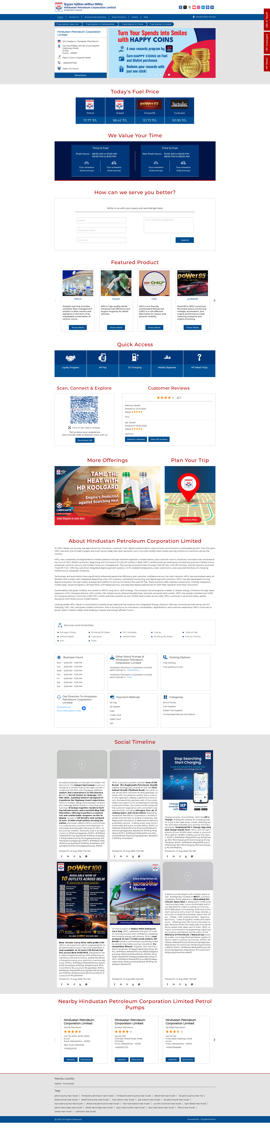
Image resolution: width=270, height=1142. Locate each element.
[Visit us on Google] (190, 7)
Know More (78, 327)
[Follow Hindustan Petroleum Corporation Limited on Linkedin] (203, 7)
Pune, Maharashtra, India (69, 710)
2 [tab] (160, 74)
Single (208, 1119)
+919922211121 (70, 1048)
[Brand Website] (208, 7)
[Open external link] (267, 30)
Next (214, 300)
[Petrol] (78, 283)
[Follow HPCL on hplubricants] (212, 7)
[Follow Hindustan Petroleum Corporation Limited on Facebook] (181, 7)
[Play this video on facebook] (82, 765)
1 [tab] (156, 74)
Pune (129, 677)
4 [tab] (168, 74)
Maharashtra (133, 670)
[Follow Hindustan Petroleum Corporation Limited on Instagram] (199, 7)
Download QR (84, 440)
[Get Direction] (84, 710)
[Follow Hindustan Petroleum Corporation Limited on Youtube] (194, 7)
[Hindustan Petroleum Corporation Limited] (85, 11)
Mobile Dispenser (167, 367)
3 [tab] (164, 74)
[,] (82, 900)
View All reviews (158, 439)
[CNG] (154, 283)
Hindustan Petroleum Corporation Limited (79, 1021)
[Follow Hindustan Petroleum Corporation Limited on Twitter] (185, 7)
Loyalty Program (70, 367)
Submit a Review (136, 439)
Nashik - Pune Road (64, 1083)
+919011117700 (70, 63)
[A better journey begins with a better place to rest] (188, 876)
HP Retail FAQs (199, 367)
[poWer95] (192, 283)
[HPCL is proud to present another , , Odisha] (135, 764)
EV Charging (134, 367)
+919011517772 (121, 1047)
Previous (56, 300)
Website (71, 1059)
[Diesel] (116, 283)
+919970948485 (173, 1047)
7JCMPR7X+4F (64, 707)
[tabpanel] (162, 53)
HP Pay (103, 367)
